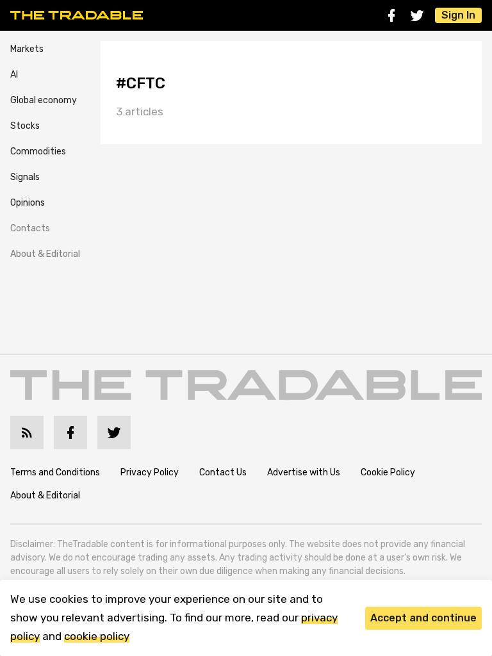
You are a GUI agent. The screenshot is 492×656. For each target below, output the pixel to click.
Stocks (25, 125)
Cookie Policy (388, 472)
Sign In (458, 15)
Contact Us (223, 472)
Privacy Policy (149, 472)
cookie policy (96, 636)
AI (14, 74)
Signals (25, 177)
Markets (27, 49)
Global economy (43, 100)
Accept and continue (423, 618)
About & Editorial (45, 254)
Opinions (27, 202)
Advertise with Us (303, 472)
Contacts (30, 228)
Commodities (38, 151)
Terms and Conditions (55, 472)
